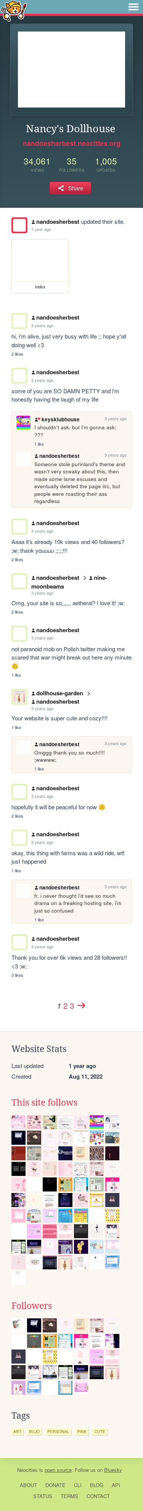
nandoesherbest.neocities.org (72, 143)
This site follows (44, 1103)
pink (82, 1431)
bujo (34, 1431)
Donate (55, 1485)
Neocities (27, 1469)
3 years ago (42, 325)
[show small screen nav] (133, 7)
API (116, 1485)
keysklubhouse (60, 419)
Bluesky (113, 1469)
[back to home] (14, 10)
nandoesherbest (57, 221)
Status (42, 1496)
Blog (96, 1485)
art (17, 1431)
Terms (69, 1496)
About (28, 1485)
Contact (98, 1496)
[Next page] (81, 1005)
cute (99, 1431)
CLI (78, 1485)
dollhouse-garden (59, 693)
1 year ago (41, 229)
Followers (31, 1306)
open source (58, 1469)
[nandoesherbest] (19, 225)
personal (58, 1431)
